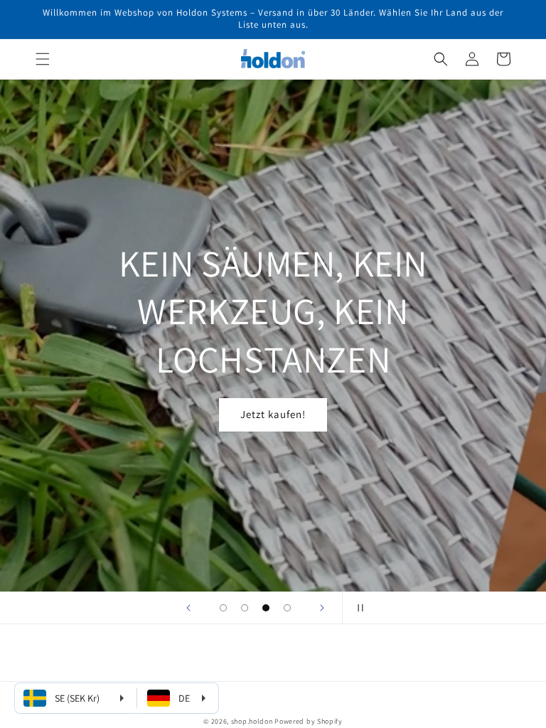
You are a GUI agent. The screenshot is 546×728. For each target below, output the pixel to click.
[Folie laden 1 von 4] (223, 608)
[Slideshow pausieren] (357, 607)
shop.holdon (252, 721)
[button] (42, 59)
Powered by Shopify (308, 721)
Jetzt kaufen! (273, 414)
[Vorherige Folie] (188, 607)
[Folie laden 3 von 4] (266, 608)
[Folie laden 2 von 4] (244, 608)
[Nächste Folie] (322, 607)
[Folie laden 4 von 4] (287, 608)
